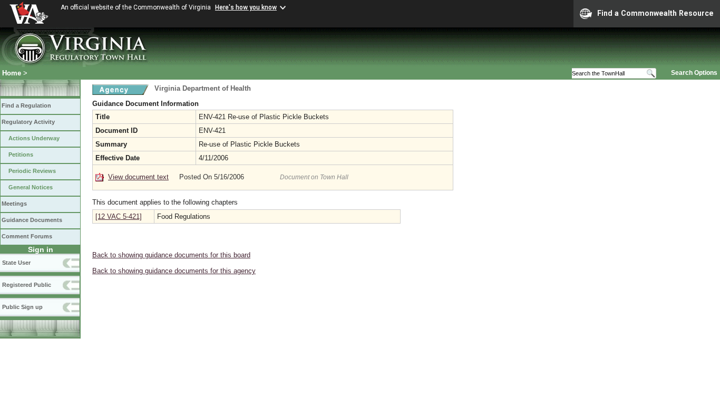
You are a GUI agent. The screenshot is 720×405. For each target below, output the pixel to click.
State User (16, 262)
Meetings (14, 203)
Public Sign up (22, 307)
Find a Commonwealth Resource (655, 13)
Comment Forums (27, 236)
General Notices (30, 187)
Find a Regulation (26, 105)
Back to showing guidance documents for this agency (174, 271)
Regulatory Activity (28, 122)
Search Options (694, 73)
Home (11, 73)
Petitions (20, 154)
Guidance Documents (32, 220)
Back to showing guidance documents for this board (171, 255)
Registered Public (26, 285)
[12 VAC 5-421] (118, 216)
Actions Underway (34, 138)
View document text (138, 177)
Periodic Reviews (32, 171)
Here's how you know (246, 7)
